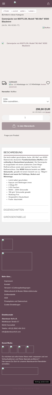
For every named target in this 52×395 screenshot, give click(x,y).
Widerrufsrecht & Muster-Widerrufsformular (20, 291)
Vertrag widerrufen (42, 382)
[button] (5, 117)
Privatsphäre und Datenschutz (15, 301)
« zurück (14, 11)
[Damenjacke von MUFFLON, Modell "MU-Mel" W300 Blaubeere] (26, 44)
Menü (3, 3)
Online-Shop (17, 388)
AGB (6, 298)
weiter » (23, 11)
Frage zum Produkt (11, 135)
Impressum (8, 281)
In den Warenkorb (26, 126)
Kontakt (7, 284)
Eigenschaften (14, 209)
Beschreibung (13, 152)
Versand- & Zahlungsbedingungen (17, 288)
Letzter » (32, 11)
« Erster (6, 11)
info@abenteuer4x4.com (11, 332)
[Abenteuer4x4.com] (26, 3)
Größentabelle (15, 217)
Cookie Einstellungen (12, 305)
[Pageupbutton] (45, 391)
